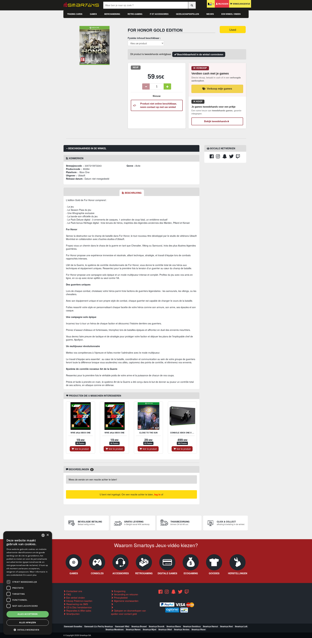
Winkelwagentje (241, 3)
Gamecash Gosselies (73, 626)
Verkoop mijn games (219, 88)
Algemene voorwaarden (125, 600)
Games (93, 14)
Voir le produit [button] (81, 448)
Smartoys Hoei (226, 626)
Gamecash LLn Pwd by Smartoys (98, 626)
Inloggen (223, 3)
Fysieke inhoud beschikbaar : (144, 38)
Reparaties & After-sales (78, 610)
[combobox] (43, 535)
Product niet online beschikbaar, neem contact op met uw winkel (158, 105)
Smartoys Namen (133, 629)
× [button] (47, 535)
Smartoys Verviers (181, 629)
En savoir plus (30, 575)
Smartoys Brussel (139, 626)
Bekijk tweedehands (215, 121)
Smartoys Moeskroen (115, 629)
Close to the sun (148, 432)
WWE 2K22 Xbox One (81, 432)
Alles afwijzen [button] (27, 622)
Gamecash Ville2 (122, 626)
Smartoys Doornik (156, 626)
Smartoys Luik (241, 626)
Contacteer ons (74, 591)
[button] (27, 630)
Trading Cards (74, 14)
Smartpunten (73, 613)
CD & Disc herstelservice (79, 607)
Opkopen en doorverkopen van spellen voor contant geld (128, 612)
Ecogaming (119, 591)
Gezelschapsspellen (187, 14)
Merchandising (112, 14)
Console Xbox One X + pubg (184, 432)
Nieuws (210, 14)
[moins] (146, 86)
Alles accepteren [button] (28, 614)
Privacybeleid (120, 597)
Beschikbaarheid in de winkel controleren (199, 54)
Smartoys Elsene (174, 626)
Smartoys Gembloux (192, 626)
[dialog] (27, 583)
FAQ (68, 594)
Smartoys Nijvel (149, 629)
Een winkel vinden (230, 14)
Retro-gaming (135, 14)
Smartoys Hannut (210, 626)
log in (157, 494)
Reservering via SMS (77, 604)
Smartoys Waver (199, 629)
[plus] (167, 86)
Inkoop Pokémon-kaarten (79, 600)
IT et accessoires (159, 14)
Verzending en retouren (125, 594)
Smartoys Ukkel (165, 629)
